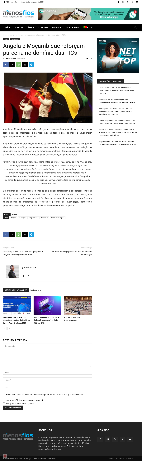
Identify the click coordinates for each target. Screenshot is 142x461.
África (31, 27)
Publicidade (72, 27)
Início (8, 27)
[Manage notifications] (5, 456)
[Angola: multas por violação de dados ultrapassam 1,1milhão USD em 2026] (47, 305)
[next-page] (9, 328)
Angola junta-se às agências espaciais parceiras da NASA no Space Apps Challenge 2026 (16, 320)
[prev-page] (5, 328)
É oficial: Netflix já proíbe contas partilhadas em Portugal (72, 253)
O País (14, 214)
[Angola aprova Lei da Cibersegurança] (78, 305)
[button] (135, 27)
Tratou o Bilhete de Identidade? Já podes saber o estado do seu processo (117, 90)
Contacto (129, 458)
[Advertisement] (88, 14)
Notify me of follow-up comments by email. (24, 400)
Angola (19, 27)
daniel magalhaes (106, 120)
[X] (132, 2)
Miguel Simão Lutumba (108, 141)
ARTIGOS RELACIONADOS (16, 290)
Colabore (57, 27)
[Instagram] (123, 2)
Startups (43, 27)
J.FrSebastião (11, 58)
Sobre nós (120, 458)
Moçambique (15, 39)
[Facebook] (118, 2)
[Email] (25, 64)
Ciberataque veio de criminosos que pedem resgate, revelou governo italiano (23, 253)
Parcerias (44, 218)
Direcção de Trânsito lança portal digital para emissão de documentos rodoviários (118, 132)
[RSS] (128, 2)
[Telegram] (31, 64)
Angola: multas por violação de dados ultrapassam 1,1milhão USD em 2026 (46, 320)
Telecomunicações (57, 218)
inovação (22, 218)
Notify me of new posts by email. (20, 403)
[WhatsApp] (18, 64)
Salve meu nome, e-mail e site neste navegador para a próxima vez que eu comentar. (44, 394)
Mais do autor (37, 290)
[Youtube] (137, 2)
